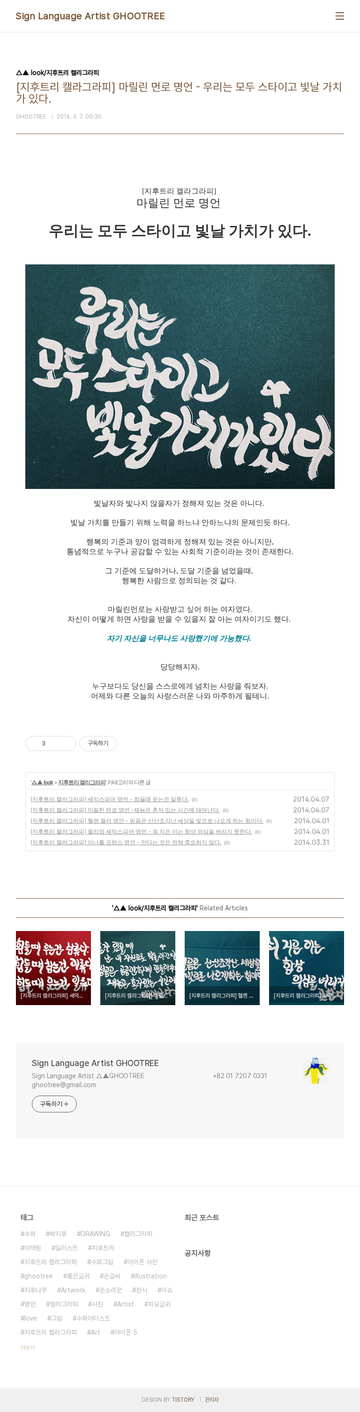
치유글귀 (159, 1304)
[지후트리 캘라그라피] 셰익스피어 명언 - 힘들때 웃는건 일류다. (109, 799)
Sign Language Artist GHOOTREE (90, 16)
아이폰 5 (125, 1332)
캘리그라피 (138, 1234)
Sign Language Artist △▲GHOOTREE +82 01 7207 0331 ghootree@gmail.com (156, 1080)
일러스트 (66, 1248)
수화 (30, 1234)
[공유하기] (54, 743)
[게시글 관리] (66, 743)
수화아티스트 (93, 1318)
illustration (151, 1276)
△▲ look (42, 782)
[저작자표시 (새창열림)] (121, 743)
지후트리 (103, 1248)
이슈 (166, 1290)
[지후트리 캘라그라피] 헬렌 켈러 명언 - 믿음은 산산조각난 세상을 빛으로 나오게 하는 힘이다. (146, 820)
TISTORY (183, 1400)
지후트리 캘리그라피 (81, 782)
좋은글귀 (78, 1276)
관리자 (212, 1400)
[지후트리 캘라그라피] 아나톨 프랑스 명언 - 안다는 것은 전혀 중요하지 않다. (125, 842)
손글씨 (112, 1276)
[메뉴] (340, 16)
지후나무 (35, 1290)
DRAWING (95, 1234)
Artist (125, 1304)
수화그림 (102, 1262)
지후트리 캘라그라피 (50, 1332)
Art (95, 1332)
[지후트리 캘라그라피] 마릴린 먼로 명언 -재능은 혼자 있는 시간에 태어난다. (125, 809)
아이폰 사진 (143, 1262)
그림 (56, 1318)
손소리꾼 (110, 1290)
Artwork (73, 1290)
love (30, 1318)
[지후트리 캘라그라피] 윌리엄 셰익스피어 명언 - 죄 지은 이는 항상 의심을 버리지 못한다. (141, 831)
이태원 (32, 1248)
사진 (97, 1304)
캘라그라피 (64, 1304)
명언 (30, 1304)
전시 (141, 1290)
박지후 (58, 1234)
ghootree (38, 1276)
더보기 (28, 1347)
